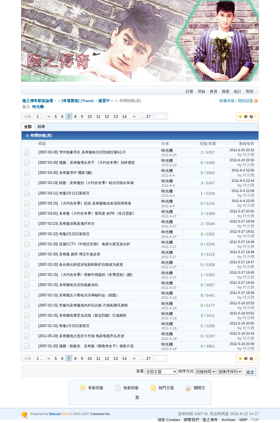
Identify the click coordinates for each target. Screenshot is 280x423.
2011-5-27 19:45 (242, 272)
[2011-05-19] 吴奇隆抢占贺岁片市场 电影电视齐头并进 (81, 336)
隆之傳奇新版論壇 (37, 100)
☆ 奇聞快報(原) (42, 135)
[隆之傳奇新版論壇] (144, 80)
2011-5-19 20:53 (242, 303)
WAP (243, 420)
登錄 (201, 91)
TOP (255, 420)
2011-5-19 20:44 (242, 333)
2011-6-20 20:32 (242, 150)
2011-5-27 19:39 (242, 292)
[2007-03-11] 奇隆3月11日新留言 (64, 193)
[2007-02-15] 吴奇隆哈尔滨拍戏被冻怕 (68, 285)
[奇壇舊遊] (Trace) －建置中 (86, 100)
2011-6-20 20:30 (242, 160)
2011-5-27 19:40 (242, 282)
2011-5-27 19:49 (242, 242)
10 (90, 116)
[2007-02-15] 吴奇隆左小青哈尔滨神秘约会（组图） (78, 295)
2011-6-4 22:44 (243, 180)
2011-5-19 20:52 (242, 313)
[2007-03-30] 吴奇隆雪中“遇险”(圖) (65, 173)
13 (115, 116)
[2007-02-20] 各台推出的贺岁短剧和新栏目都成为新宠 (80, 264)
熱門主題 (166, 388)
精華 (41, 126)
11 (98, 116)
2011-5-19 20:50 (242, 323)
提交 (250, 372)
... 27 (146, 116)
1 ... (40, 116)
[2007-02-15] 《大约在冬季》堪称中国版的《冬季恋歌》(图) (85, 275)
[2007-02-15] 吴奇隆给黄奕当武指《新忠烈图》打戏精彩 (82, 315)
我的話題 (245, 100)
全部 (28, 126)
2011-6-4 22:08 (243, 190)
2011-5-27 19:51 (242, 231)
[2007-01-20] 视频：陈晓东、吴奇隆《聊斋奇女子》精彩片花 (86, 346)
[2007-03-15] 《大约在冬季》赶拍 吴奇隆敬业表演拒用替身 (84, 203)
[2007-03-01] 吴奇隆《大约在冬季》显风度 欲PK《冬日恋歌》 (87, 213)
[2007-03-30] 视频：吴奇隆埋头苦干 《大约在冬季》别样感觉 (86, 163)
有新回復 (95, 388)
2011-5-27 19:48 (242, 252)
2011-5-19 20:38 (242, 344)
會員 (213, 91)
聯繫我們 (191, 420)
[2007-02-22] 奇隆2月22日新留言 (64, 234)
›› (134, 116)
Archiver (228, 420)
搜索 (225, 91)
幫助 (249, 91)
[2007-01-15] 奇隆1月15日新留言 (64, 326)
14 (124, 116)
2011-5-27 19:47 (242, 262)
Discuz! (55, 414)
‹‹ (49, 116)
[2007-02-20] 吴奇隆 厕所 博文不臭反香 (69, 254)
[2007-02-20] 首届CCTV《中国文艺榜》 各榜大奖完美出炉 (84, 244)
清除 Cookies (169, 420)
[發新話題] (247, 119)
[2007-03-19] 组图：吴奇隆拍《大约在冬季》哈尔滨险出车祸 (86, 183)
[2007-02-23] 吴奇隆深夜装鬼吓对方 (66, 223)
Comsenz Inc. (101, 414)
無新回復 (131, 388)
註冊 (189, 91)
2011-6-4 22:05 (243, 201)
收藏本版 (227, 100)
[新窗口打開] (27, 154)
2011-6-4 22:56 (243, 170)
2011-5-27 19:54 (242, 221)
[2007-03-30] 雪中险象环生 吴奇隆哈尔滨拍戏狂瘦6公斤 (82, 152)
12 (107, 116)
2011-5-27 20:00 (242, 211)
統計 (237, 91)
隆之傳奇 (210, 420)
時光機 (38, 106)
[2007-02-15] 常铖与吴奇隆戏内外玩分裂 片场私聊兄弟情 (83, 305)
